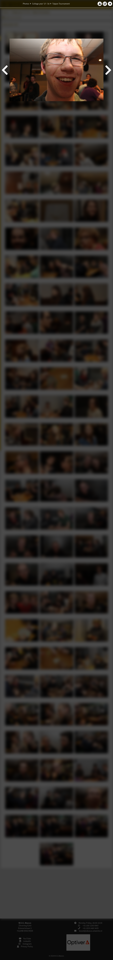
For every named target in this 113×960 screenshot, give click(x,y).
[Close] (110, 3)
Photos (26, 3)
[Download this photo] (100, 3)
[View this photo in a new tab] (105, 3)
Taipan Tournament (61, 3)
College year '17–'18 (40, 3)
